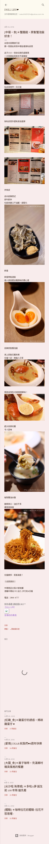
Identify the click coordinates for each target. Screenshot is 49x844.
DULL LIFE (10, 607)
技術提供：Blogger (26, 835)
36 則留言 (13, 748)
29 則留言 (13, 795)
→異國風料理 (14, 629)
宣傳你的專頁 (10, 615)
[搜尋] (43, 4)
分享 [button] (6, 625)
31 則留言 (13, 729)
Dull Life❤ (11, 9)
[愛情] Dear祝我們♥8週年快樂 (23, 743)
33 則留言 (13, 772)
